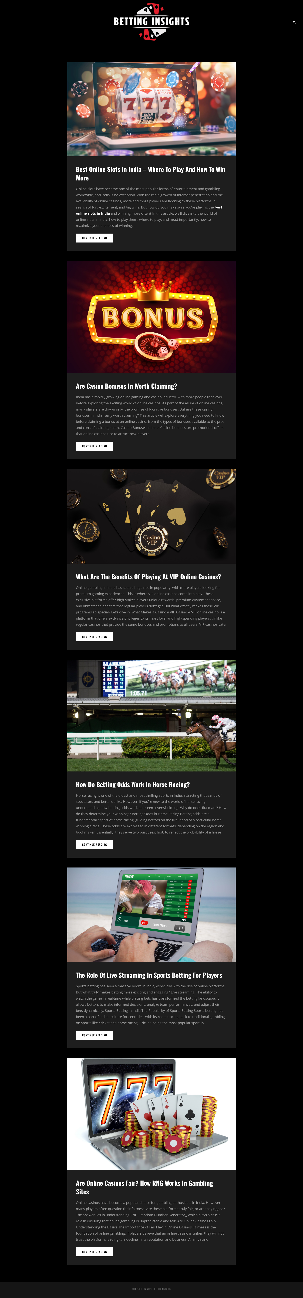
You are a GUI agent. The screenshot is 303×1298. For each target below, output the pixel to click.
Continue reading (97, 239)
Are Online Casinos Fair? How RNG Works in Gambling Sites (144, 1187)
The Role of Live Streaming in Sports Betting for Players (149, 974)
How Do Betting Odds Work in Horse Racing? (133, 784)
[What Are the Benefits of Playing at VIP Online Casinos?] (151, 516)
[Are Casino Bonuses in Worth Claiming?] (151, 317)
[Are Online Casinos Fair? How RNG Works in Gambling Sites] (151, 1114)
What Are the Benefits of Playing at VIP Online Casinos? (148, 576)
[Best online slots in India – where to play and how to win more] (151, 109)
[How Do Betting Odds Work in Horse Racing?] (151, 715)
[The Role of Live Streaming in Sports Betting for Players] (151, 914)
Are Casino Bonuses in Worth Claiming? (126, 385)
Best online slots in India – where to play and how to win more (150, 173)
